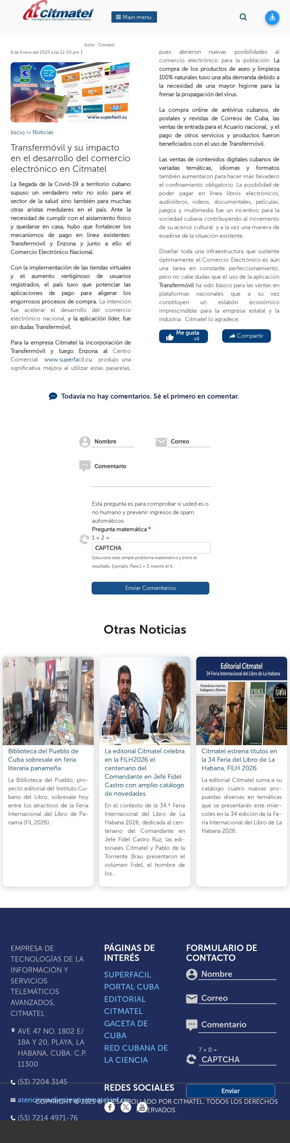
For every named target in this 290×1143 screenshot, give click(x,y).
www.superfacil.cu (66, 359)
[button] (134, 17)
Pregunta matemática (119, 529)
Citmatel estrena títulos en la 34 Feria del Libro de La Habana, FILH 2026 (239, 759)
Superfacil (127, 975)
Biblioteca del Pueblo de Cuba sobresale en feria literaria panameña (43, 759)
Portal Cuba (131, 987)
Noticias (43, 132)
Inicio (18, 132)
